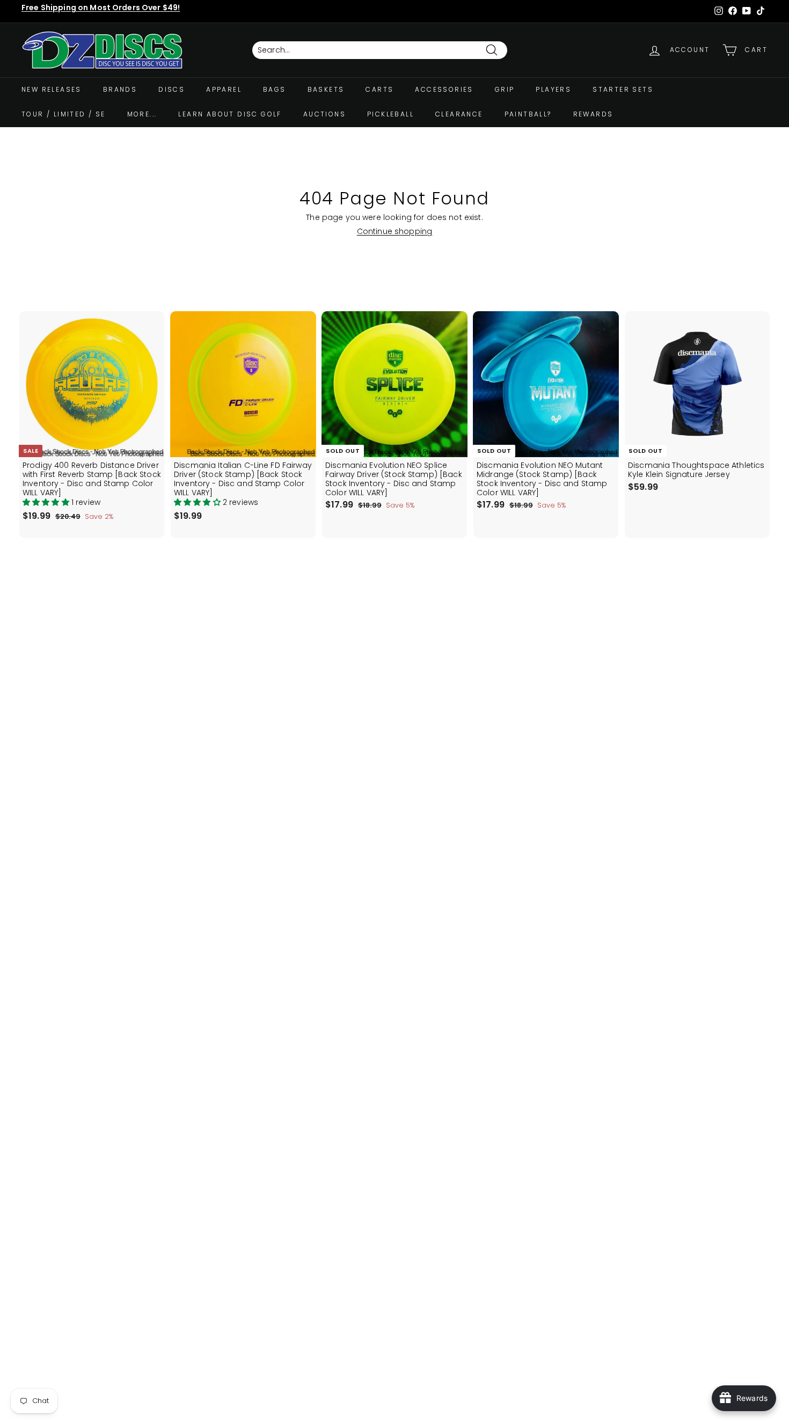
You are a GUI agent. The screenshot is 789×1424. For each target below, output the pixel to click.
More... (142, 114)
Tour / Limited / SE (63, 114)
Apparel (224, 89)
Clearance (459, 114)
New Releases (51, 89)
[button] (47, 502)
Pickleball (390, 114)
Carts (379, 89)
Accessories (444, 89)
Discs (171, 89)
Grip (505, 89)
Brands (120, 89)
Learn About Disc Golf (229, 114)
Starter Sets (623, 89)
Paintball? (528, 114)
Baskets (326, 89)
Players (553, 89)
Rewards (593, 114)
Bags (274, 89)
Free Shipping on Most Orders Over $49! (100, 7)
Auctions (324, 114)
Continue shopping (394, 231)
